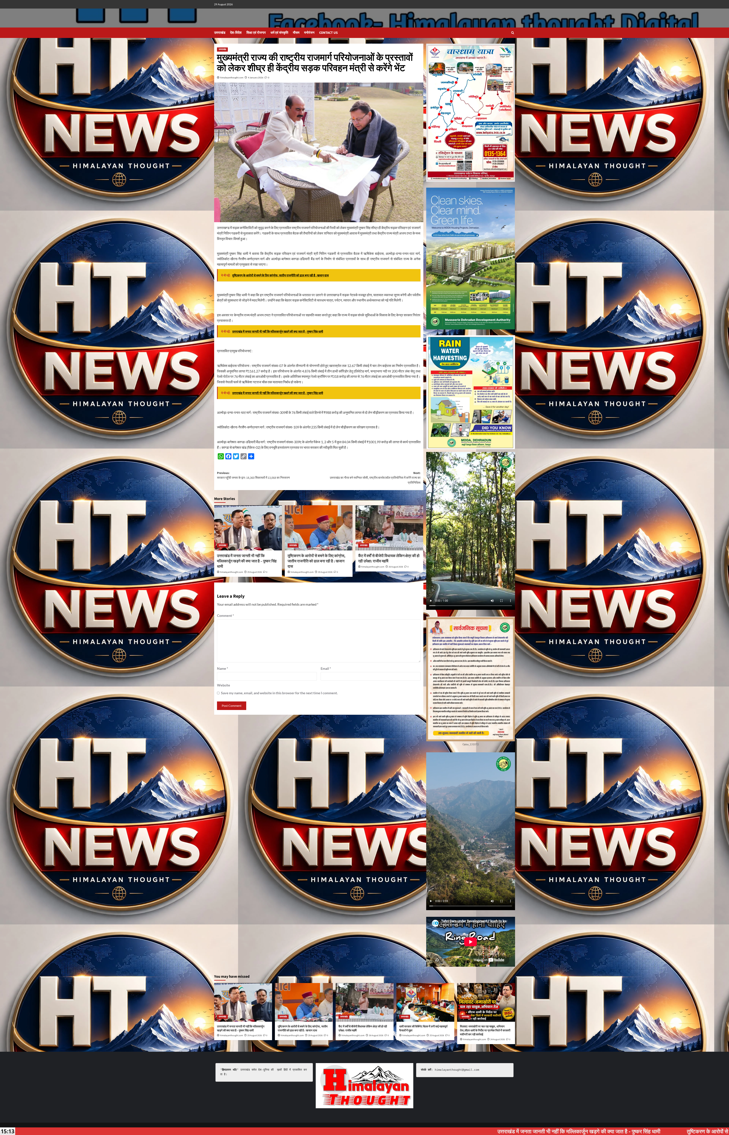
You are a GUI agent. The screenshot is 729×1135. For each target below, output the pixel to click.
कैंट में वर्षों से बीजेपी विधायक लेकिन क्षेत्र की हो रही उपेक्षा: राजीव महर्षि (627, 1131)
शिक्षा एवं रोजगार (256, 32)
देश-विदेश (236, 32)
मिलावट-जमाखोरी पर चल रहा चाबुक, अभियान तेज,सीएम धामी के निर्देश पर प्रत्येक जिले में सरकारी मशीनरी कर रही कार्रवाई (485, 1031)
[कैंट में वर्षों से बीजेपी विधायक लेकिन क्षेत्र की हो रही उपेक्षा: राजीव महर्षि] (389, 527)
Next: (375, 478)
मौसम (296, 32)
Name (222, 668)
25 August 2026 (437, 1035)
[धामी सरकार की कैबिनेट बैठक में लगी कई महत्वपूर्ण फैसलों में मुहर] (425, 1002)
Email (326, 668)
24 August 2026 (497, 1039)
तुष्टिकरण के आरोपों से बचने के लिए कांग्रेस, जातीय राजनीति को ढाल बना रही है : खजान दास (316, 561)
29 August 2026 (254, 572)
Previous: (253, 475)
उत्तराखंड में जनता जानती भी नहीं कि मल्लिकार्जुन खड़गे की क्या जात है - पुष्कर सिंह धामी (255, 1131)
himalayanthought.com (231, 77)
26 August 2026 (396, 566)
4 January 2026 (255, 77)
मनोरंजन (309, 32)
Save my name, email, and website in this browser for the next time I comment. (279, 693)
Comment (225, 615)
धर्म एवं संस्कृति (279, 32)
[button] (512, 32)
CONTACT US (328, 32)
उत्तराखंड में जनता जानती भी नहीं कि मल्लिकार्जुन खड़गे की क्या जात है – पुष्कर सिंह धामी (247, 561)
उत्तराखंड (219, 32)
